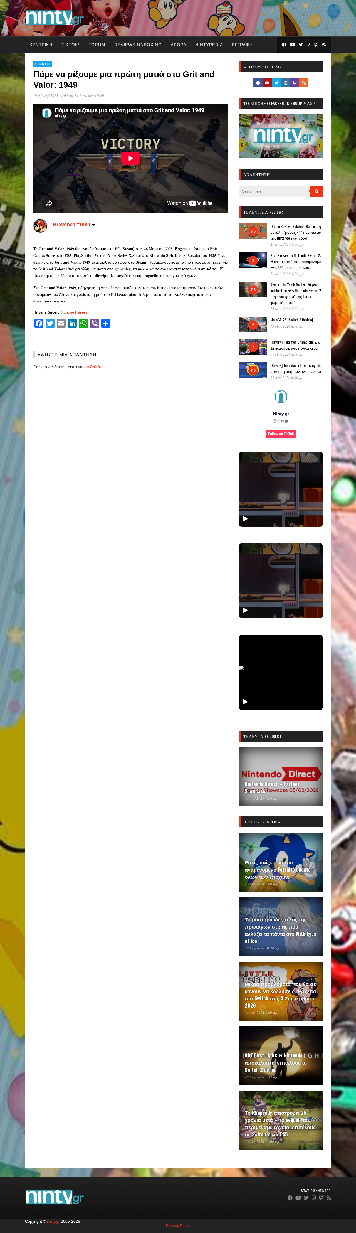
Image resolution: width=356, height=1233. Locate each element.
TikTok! (70, 44)
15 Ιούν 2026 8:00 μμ (287, 308)
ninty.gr (53, 1221)
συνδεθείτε (92, 367)
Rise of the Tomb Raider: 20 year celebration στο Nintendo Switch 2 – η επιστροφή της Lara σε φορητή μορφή (295, 293)
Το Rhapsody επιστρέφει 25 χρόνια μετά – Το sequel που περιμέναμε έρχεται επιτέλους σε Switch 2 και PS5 (280, 1123)
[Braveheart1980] (40, 231)
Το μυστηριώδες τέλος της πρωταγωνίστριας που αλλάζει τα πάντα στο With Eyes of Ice (280, 929)
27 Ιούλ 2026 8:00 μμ (287, 244)
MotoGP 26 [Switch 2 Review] (291, 320)
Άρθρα (178, 44)
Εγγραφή (242, 44)
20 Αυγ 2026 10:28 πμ (262, 948)
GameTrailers (75, 312)
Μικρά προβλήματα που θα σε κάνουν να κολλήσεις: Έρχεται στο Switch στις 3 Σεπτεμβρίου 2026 (280, 994)
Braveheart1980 (91, 95)
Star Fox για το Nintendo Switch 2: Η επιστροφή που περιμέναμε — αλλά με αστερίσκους (295, 261)
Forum (96, 44)
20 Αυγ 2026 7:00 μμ (261, 883)
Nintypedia (209, 44)
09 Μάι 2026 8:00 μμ (286, 354)
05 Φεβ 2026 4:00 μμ (261, 798)
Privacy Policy (178, 1226)
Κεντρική (41, 44)
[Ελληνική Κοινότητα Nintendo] (54, 26)
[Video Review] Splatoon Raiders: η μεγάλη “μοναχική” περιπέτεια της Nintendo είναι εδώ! (295, 232)
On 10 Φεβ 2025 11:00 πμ (53, 95)
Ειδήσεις (42, 63)
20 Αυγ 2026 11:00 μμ (262, 1141)
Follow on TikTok (281, 434)
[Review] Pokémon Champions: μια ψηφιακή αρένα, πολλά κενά (295, 345)
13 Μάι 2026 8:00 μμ (286, 326)
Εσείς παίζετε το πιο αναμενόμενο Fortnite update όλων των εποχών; (278, 869)
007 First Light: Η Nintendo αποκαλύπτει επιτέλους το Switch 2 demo (276, 1062)
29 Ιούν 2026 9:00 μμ (287, 273)
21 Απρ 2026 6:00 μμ (286, 377)
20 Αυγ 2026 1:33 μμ (261, 1076)
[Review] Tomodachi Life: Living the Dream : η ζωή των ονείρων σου (296, 368)
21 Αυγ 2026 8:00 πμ (261, 1012)
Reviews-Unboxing (138, 44)
